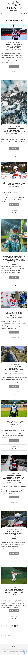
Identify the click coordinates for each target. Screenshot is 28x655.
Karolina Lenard (17, 426)
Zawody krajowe (18, 529)
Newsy (12, 364)
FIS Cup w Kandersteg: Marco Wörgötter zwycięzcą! (14, 46)
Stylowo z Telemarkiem (18, 373)
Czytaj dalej (14, 66)
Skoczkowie (11, 473)
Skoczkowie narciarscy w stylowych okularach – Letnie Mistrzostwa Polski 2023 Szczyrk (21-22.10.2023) (14, 258)
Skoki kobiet (8, 585)
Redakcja (18, 262)
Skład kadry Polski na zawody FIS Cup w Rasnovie (14, 422)
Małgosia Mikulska (18, 133)
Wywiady (17, 473)
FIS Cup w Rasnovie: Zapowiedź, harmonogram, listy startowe (14, 369)
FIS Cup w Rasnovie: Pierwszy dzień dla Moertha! (14, 313)
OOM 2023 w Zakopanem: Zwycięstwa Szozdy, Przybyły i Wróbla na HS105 (14, 592)
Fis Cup (9, 42)
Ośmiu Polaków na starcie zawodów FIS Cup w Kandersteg (14, 184)
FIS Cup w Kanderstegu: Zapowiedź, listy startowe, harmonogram (14, 130)
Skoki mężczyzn (16, 42)
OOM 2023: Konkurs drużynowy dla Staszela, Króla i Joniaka (14, 533)
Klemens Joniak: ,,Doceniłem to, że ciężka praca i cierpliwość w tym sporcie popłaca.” (14, 478)
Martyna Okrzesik (17, 482)
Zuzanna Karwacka (17, 49)
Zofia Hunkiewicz (17, 188)
